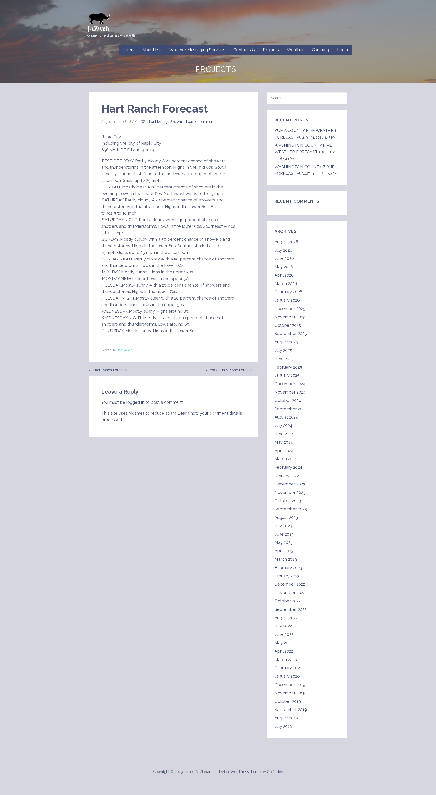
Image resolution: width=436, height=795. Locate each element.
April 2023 (284, 550)
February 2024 (288, 467)
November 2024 (290, 392)
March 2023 (286, 559)
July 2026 (283, 250)
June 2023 (284, 534)
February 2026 (288, 291)
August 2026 (286, 241)
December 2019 (290, 684)
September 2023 (291, 509)
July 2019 (283, 726)
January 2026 (287, 300)
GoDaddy (275, 772)
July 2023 (283, 525)
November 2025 (290, 317)
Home (128, 49)
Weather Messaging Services (197, 49)
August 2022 (286, 617)
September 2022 (291, 609)
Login (342, 49)
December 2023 (290, 484)
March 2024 (286, 458)
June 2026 (284, 258)
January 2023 (287, 576)
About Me (151, 49)
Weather (295, 49)
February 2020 (288, 667)
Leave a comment (200, 122)
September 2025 (291, 333)
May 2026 (284, 266)
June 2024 (284, 433)
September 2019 (291, 709)
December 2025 (290, 308)
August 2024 (286, 417)
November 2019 (290, 693)
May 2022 (283, 642)
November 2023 (290, 492)
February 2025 (288, 367)
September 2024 (291, 408)
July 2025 (283, 350)
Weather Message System (161, 122)
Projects (271, 49)
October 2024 (288, 400)
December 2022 (290, 584)
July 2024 (283, 425)
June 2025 (284, 358)
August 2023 (286, 517)
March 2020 (286, 659)
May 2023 (284, 542)
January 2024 (287, 475)
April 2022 (284, 651)
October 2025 (288, 325)
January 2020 (287, 676)
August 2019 (286, 718)
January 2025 (287, 375)
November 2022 (290, 592)
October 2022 (288, 601)
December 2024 (290, 383)
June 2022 (284, 634)
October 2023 (288, 500)
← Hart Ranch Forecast (108, 370)
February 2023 (288, 567)
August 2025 (286, 341)
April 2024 (284, 450)
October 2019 (288, 701)
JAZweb (98, 28)
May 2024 (284, 442)
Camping (320, 49)
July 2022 (283, 626)
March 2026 (286, 283)
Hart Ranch (124, 350)
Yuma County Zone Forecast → (231, 370)
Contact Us (244, 49)
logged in (135, 402)
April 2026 (284, 275)
